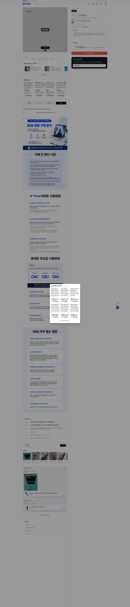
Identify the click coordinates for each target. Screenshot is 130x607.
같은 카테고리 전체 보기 (64, 320)
